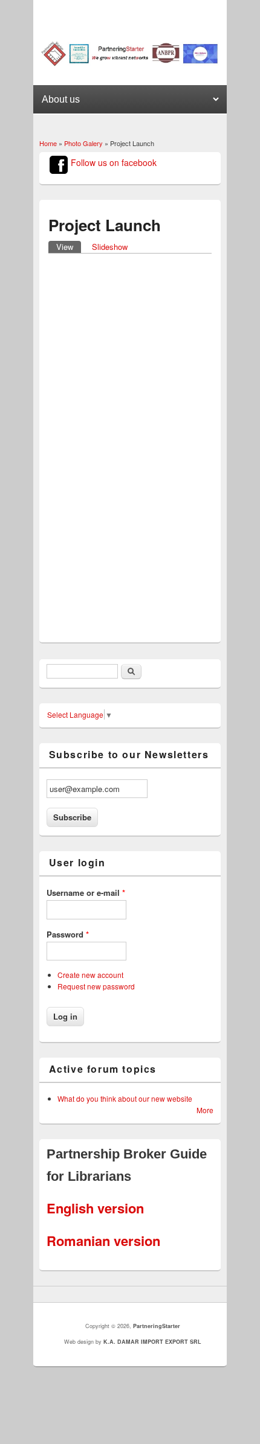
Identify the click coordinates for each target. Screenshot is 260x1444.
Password (68, 934)
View (68, 246)
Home (48, 143)
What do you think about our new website (124, 1098)
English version (95, 1208)
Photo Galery (83, 143)
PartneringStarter (156, 1326)
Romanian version (103, 1240)
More (205, 1110)
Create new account (90, 975)
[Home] (130, 63)
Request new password (96, 986)
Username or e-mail (86, 892)
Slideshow (110, 246)
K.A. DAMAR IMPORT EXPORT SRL (152, 1342)
